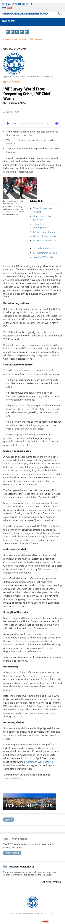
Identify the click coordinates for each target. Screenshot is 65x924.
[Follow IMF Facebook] (6, 4)
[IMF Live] (44, 920)
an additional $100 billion (22, 706)
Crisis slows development (40, 226)
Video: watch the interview (42, 218)
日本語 (30, 39)
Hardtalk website (42, 248)
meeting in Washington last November (29, 763)
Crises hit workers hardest (42, 210)
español (22, 39)
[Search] (60, 13)
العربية (14, 39)
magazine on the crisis (44, 242)
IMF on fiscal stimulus (44, 232)
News (7, 819)
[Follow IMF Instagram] (13, 4)
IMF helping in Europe (45, 253)
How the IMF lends (43, 257)
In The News (11, 82)
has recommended (23, 370)
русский (6, 39)
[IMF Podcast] (23, 4)
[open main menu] (60, 6)
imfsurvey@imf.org (13, 778)
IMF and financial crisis (45, 236)
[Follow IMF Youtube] (19, 4)
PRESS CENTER (11, 853)
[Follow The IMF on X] (3, 4)
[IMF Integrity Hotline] (30, 4)
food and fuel (29, 429)
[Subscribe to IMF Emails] (27, 4)
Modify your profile (50, 882)
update (11, 280)
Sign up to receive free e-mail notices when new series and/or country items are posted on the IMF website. (29, 873)
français (38, 39)
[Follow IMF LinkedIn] (9, 4)
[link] (8, 32)
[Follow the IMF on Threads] (16, 4)
